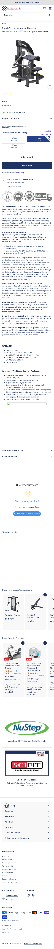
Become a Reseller (9, 879)
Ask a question (9, 456)
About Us (5, 856)
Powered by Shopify (33, 943)
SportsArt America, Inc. (23, 590)
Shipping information (12, 450)
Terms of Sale (7, 866)
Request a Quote (10, 118)
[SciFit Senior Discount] (27, 763)
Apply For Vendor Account (12, 929)
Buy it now (27, 165)
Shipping (5, 127)
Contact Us (6, 926)
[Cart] (44, 8)
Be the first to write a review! (27, 514)
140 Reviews (17, 672)
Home (4, 24)
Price (4, 101)
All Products (18, 638)
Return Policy (7, 859)
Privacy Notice (7, 872)
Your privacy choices (10, 882)
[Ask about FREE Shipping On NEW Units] (27, 727)
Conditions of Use (9, 869)
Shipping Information (10, 863)
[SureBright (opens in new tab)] (47, 131)
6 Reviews (40, 674)
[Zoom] (50, 86)
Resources (6, 932)
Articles (5, 876)
